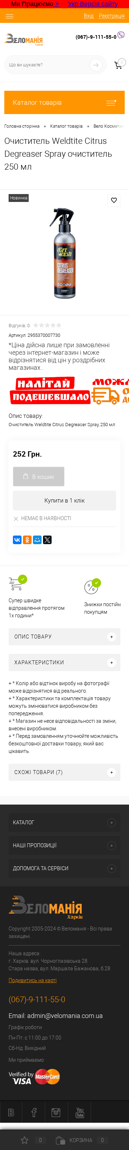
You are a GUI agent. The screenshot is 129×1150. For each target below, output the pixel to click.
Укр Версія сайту (93, 4)
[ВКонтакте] (17, 540)
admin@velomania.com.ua (65, 1015)
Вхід (89, 16)
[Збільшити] (64, 253)
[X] (47, 540)
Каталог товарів (37, 102)
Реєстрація (112, 16)
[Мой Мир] (37, 540)
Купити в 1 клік (64, 500)
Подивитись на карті (33, 980)
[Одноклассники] (27, 540)
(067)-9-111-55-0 (97, 36)
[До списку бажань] (114, 200)
